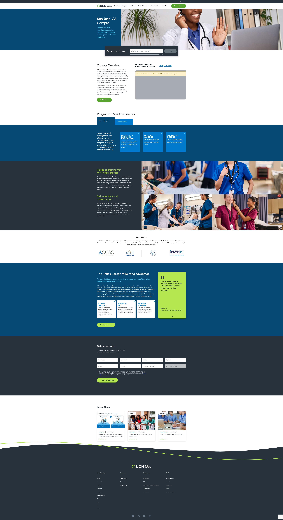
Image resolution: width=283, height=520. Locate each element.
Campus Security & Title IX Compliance (151, 485)
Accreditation (100, 481)
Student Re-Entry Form (170, 491)
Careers (98, 498)
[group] (172, 293)
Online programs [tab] (122, 122)
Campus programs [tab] (104, 121)
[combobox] (146, 51)
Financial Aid (99, 491)
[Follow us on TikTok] (150, 515)
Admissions (133, 6)
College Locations (101, 495)
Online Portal (168, 485)
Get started (178, 6)
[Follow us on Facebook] (133, 515)
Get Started (103, 100)
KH (97, 505)
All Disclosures (146, 478)
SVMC (98, 508)
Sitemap (168, 488)
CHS (98, 502)
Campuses (124, 6)
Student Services (123, 478)
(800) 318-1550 (165, 65)
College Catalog (123, 485)
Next (170, 51)
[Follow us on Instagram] (138, 515)
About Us (164, 6)
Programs (116, 6)
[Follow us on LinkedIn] (144, 515)
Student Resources (143, 6)
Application (168, 481)
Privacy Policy (146, 491)
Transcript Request (170, 478)
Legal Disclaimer (146, 488)
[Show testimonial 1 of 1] (172, 316)
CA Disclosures (146, 481)
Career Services (155, 6)
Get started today (105, 325)
